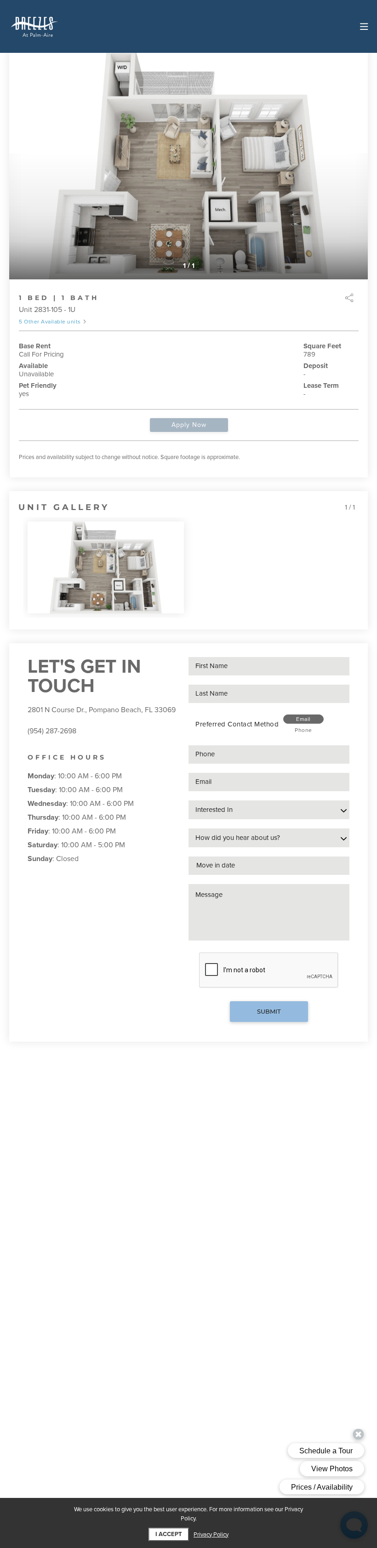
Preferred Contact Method (237, 724)
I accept (168, 1534)
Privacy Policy (211, 1534)
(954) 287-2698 (52, 731)
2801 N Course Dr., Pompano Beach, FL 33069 (102, 709)
